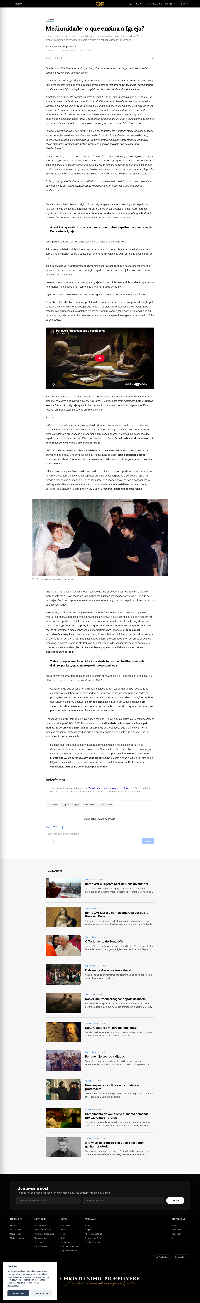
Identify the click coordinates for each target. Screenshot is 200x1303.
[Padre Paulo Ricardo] (100, 4)
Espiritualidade (66, 1226)
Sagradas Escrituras (69, 1251)
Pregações (89, 1230)
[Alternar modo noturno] (130, 3)
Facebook (176, 1230)
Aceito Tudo (18, 1293)
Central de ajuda (41, 1247)
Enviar (175, 1200)
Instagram (176, 1234)
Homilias (88, 1226)
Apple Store (164, 1257)
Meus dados (15, 1230)
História (63, 1238)
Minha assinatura (17, 1238)
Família (63, 1234)
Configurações (41, 1293)
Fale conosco (40, 1242)
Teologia (63, 1230)
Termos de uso (40, 1238)
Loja (139, 3)
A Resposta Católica (93, 1234)
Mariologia (64, 1242)
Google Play (182, 1257)
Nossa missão (40, 1226)
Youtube (175, 1226)
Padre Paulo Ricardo (43, 1230)
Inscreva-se (154, 3)
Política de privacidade (44, 1234)
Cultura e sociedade (69, 1247)
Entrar (170, 3)
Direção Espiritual (92, 1242)
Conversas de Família (94, 1238)
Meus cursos (15, 1234)
